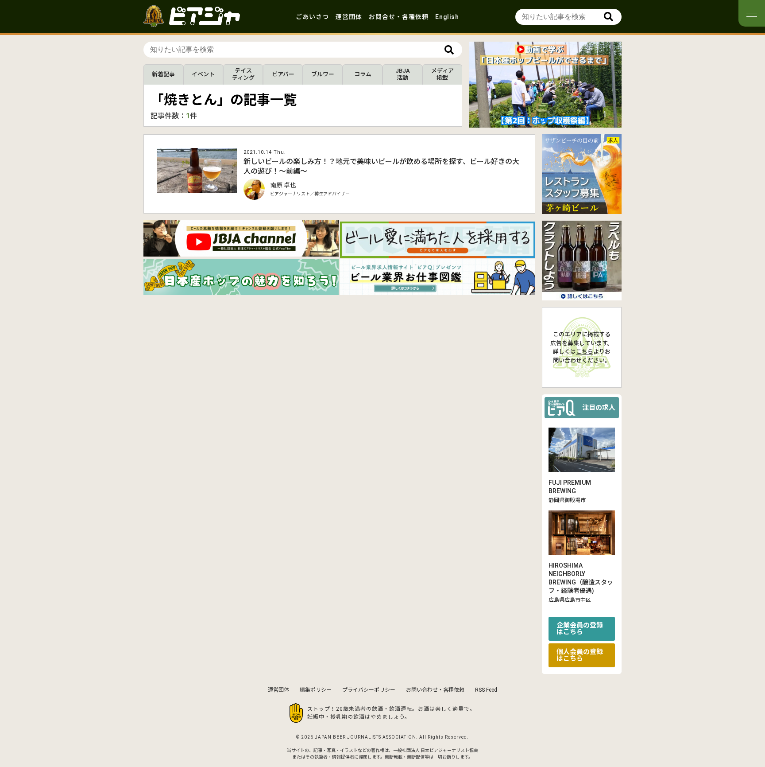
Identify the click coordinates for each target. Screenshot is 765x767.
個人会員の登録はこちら (579, 655)
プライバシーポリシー (368, 690)
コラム (362, 74)
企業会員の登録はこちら (579, 628)
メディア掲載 (442, 74)
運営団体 (349, 17)
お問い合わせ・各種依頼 (435, 690)
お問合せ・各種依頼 (399, 17)
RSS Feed (486, 690)
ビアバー (283, 74)
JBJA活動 (402, 74)
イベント (203, 74)
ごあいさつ (312, 17)
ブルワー (322, 74)
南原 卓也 (283, 185)
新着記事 (163, 74)
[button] (538, 120)
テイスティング (243, 74)
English (447, 17)
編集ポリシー (316, 690)
